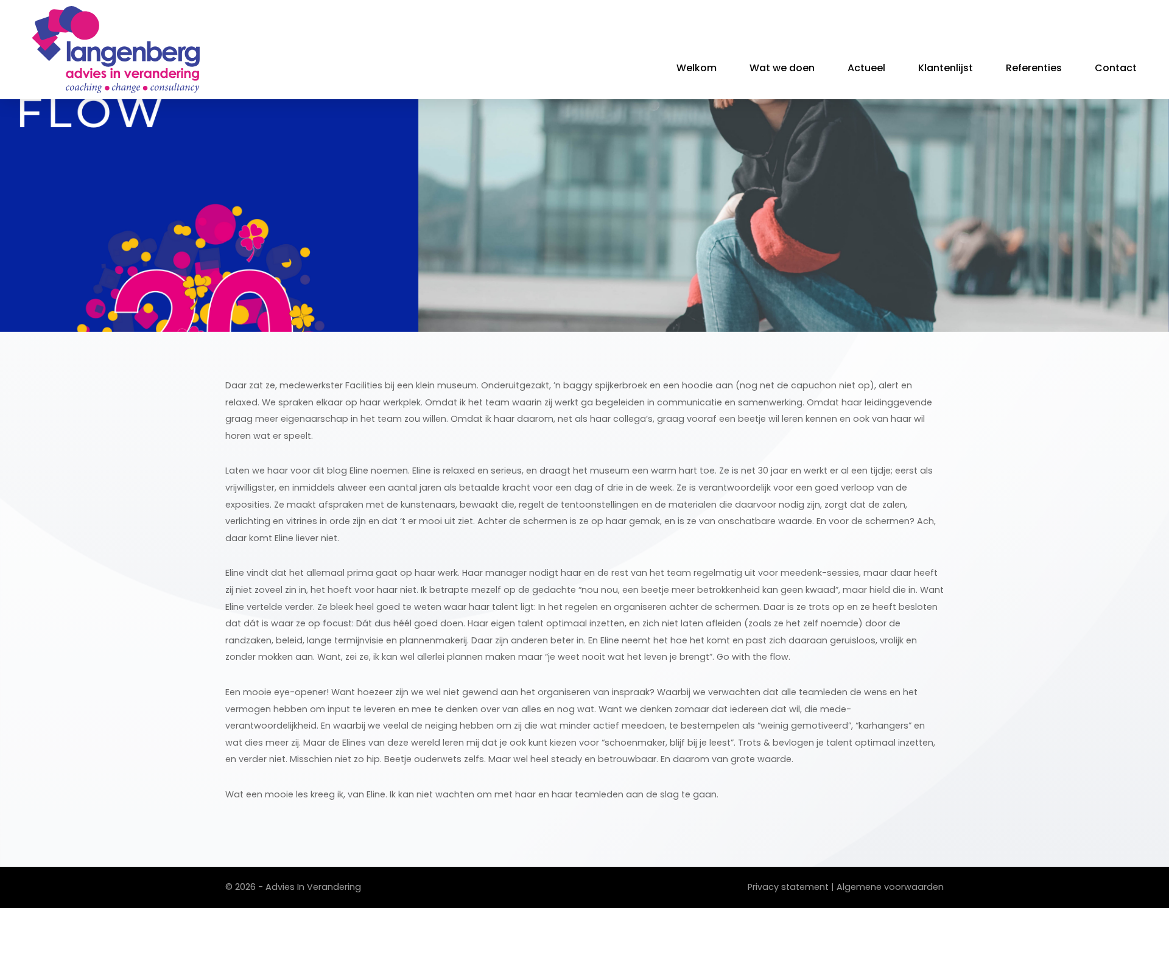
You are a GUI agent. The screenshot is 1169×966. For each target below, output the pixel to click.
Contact (1116, 68)
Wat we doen (782, 68)
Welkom (696, 68)
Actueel (866, 68)
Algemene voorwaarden (890, 887)
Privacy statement (788, 887)
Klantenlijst (945, 68)
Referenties (1034, 68)
